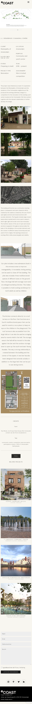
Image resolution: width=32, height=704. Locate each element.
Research (11, 579)
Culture (14, 540)
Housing (12, 502)
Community (8, 540)
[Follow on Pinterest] (13, 682)
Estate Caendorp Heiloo (16, 501)
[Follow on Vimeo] (18, 682)
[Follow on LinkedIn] (24, 682)
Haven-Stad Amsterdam (16, 616)
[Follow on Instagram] (8, 682)
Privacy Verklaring (20, 667)
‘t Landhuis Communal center (16, 539)
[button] (10, 29)
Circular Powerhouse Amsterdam (16, 577)
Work (25, 540)
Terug (16, 456)
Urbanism (19, 502)
